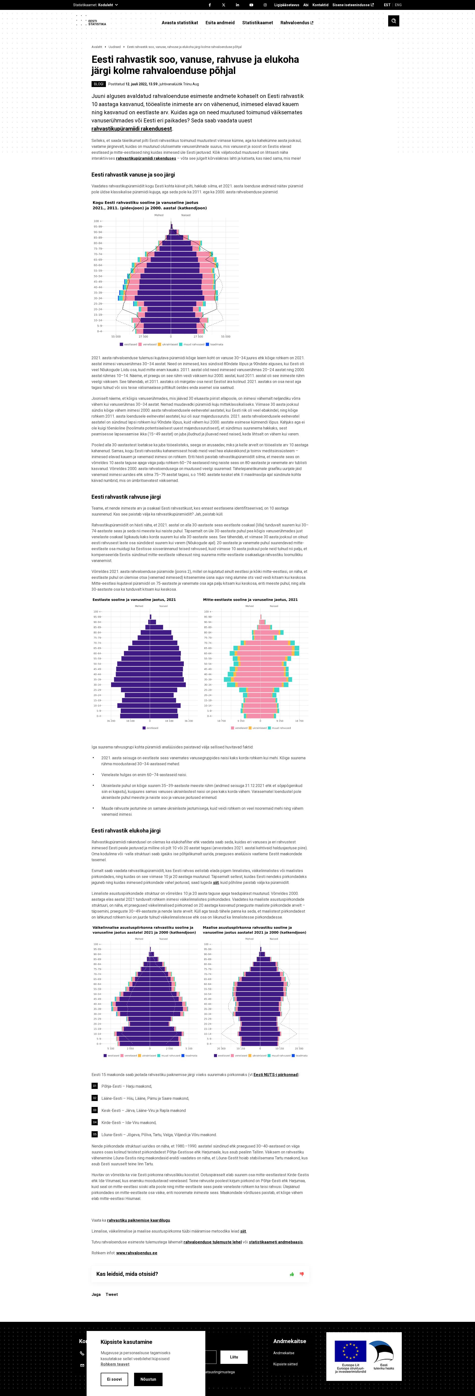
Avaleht (97, 47)
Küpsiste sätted (285, 1364)
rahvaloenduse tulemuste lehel (213, 1242)
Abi (306, 5)
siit (216, 882)
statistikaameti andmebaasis (276, 1242)
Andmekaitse (283, 1353)
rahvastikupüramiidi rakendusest (132, 129)
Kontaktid (320, 5)
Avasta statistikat (180, 22)
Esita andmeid (220, 22)
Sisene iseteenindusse (351, 5)
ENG (398, 5)
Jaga (96, 1294)
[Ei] (301, 1274)
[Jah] (291, 1274)
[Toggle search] (394, 21)
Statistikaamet (257, 22)
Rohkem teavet (115, 1364)
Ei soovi (114, 1379)
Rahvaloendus (295, 22)
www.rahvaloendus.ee (136, 1253)
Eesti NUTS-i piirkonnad (276, 1074)
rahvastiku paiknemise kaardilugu (138, 1220)
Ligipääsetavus (286, 5)
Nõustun (148, 1379)
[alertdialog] (146, 1363)
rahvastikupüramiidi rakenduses (146, 158)
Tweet (112, 1294)
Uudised (115, 47)
